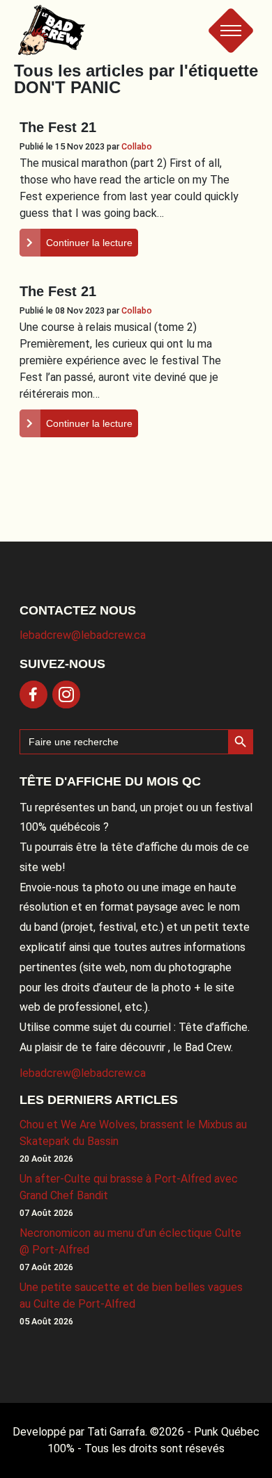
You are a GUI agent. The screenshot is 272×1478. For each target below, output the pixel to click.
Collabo (136, 146)
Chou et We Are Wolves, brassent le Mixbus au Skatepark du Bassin (133, 1133)
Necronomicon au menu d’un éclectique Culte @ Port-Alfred (130, 1241)
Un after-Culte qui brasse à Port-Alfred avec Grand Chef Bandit (129, 1187)
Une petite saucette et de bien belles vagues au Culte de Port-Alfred (131, 1295)
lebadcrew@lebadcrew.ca (83, 635)
